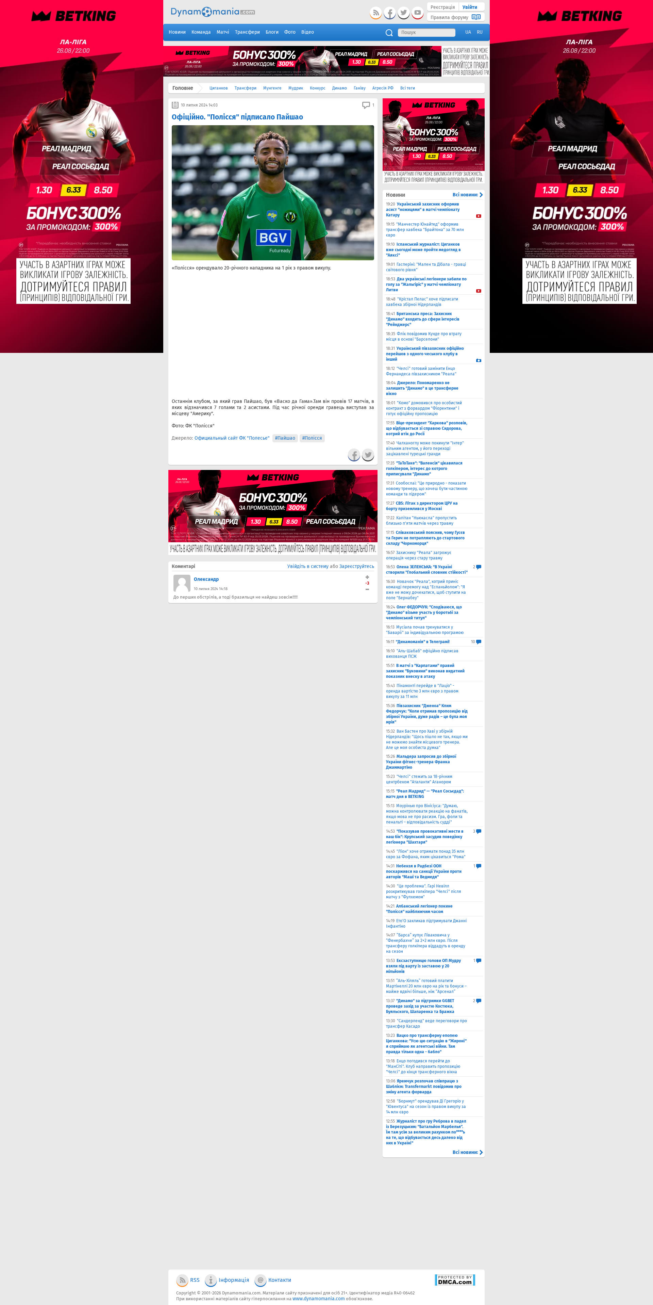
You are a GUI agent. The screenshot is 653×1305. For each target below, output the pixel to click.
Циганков (219, 88)
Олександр (206, 579)
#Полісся (312, 438)
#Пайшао (285, 438)
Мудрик (295, 88)
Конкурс (317, 88)
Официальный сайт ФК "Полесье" (232, 438)
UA (468, 32)
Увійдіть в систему (308, 566)
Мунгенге (272, 88)
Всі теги (407, 88)
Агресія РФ (383, 88)
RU (480, 32)
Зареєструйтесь (356, 566)
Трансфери (245, 88)
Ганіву (360, 88)
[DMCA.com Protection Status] (454, 1284)
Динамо (339, 88)
